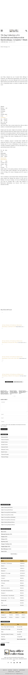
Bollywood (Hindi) (4, 437)
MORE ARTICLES (9, 381)
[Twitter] (17, 662)
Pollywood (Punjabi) (5, 454)
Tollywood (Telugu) (4, 456)
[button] (26, 30)
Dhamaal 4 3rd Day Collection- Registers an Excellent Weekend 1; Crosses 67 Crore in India (14, 392)
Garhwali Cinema (4, 442)
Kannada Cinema (4, 444)
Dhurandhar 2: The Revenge (6, 563)
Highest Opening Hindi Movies (7, 507)
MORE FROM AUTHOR (18, 381)
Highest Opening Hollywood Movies (8, 522)
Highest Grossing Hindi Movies (7, 509)
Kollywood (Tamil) (4, 447)
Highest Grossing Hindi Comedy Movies (8, 512)
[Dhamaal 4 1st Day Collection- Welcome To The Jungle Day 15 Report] (23, 387)
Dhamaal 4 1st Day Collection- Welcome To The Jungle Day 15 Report (23, 392)
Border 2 (2, 565)
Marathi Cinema (4, 451)
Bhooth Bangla (4, 568)
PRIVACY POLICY (11, 671)
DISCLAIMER (18, 671)
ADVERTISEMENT (22, 670)
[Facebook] (8, 662)
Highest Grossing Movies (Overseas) (8, 519)
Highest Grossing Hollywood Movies (8, 524)
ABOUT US (5, 670)
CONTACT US (15, 670)
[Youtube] (20, 662)
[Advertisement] (14, 14)
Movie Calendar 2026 (21, 639)
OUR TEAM (10, 670)
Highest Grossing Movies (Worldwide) (8, 517)
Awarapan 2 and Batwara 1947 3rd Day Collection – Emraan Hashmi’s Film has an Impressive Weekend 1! (5, 392)
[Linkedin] (14, 662)
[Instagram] (11, 662)
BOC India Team (5, 41)
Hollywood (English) (5, 439)
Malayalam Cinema (4, 449)
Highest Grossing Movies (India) (7, 514)
